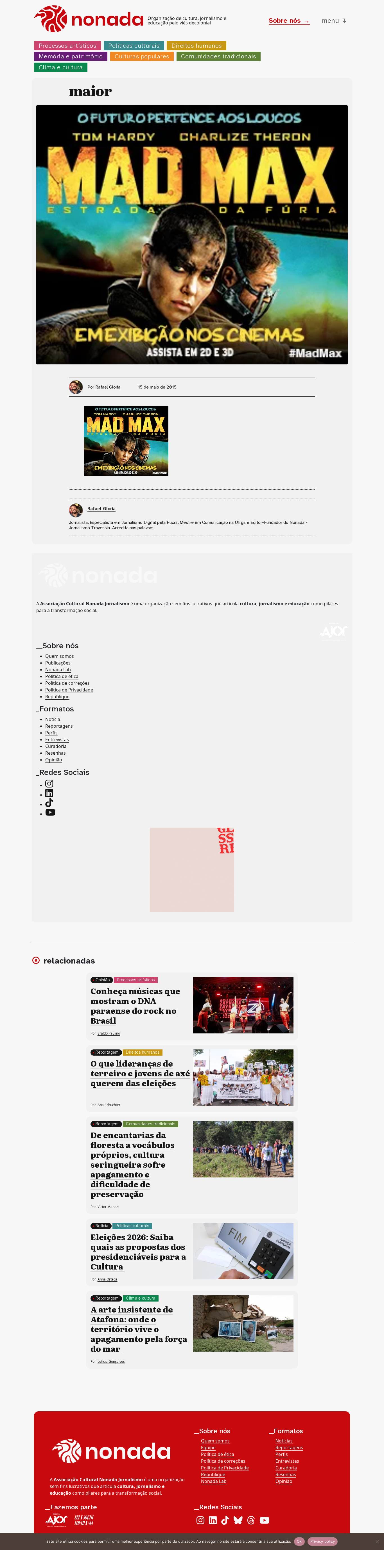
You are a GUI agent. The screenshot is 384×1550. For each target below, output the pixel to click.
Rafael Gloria (107, 387)
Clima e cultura (61, 67)
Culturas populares (142, 56)
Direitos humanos (196, 46)
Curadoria (56, 746)
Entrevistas (57, 739)
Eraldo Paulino (109, 1033)
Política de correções (67, 683)
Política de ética (61, 676)
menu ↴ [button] (334, 20)
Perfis (51, 733)
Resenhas (55, 753)
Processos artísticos (67, 46)
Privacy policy (322, 1541)
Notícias (284, 1441)
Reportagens (59, 726)
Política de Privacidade (69, 689)
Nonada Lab (58, 669)
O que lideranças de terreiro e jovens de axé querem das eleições (140, 1073)
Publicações (58, 662)
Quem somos (59, 656)
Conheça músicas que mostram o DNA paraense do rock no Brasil (135, 1005)
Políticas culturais (133, 46)
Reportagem (107, 1052)
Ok (299, 1541)
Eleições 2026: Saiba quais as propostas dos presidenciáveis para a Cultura (138, 1251)
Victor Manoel (108, 1206)
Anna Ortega (108, 1279)
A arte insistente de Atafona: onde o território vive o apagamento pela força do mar (139, 1328)
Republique (57, 696)
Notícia (52, 719)
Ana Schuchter (109, 1104)
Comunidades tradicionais (218, 56)
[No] (377, 1541)
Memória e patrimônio (71, 56)
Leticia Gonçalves (111, 1361)
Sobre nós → (289, 20)
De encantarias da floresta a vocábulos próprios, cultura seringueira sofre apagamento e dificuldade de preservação (133, 1164)
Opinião (53, 760)
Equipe (208, 1447)
